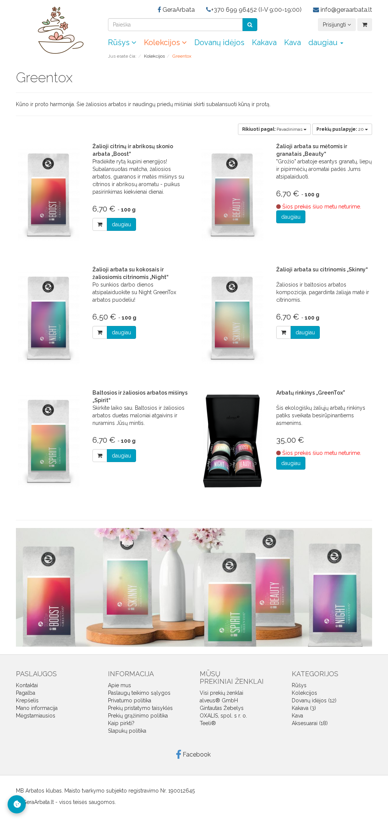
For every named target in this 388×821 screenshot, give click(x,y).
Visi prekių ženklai (221, 693)
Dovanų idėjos (219, 42)
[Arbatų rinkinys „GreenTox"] (232, 441)
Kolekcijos (163, 42)
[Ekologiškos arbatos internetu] (56, 30)
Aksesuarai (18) (310, 723)
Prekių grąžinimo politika (138, 716)
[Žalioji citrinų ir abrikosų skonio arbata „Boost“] (48, 195)
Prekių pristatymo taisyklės (140, 708)
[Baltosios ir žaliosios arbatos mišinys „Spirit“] (48, 441)
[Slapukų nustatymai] (17, 804)
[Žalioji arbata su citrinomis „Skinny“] (232, 318)
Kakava (264, 42)
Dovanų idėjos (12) (314, 700)
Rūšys (119, 42)
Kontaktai (27, 685)
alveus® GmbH (219, 700)
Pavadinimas (273, 129)
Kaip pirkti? (121, 723)
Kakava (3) (304, 708)
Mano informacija (37, 708)
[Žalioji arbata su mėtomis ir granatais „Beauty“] (232, 195)
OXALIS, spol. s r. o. (223, 716)
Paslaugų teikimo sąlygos (139, 693)
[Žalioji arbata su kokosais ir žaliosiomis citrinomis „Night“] (48, 318)
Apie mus (119, 685)
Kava (292, 42)
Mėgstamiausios (35, 716)
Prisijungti (335, 25)
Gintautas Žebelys (222, 708)
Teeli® (208, 723)
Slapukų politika (127, 731)
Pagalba (25, 693)
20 (340, 129)
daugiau (121, 224)
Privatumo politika (129, 700)
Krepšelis (27, 700)
